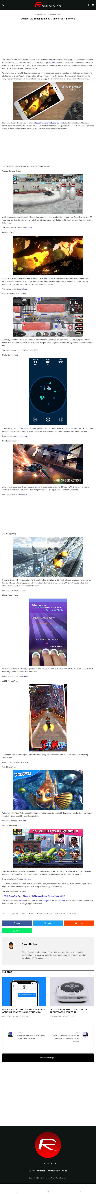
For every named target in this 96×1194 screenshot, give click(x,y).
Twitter (20, 901)
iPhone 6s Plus (60, 913)
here (30, 228)
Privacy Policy (54, 1171)
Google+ (46, 901)
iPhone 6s (49, 913)
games (32, 913)
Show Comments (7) (47, 1058)
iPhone (40, 913)
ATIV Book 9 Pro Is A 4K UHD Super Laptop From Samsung (31, 1035)
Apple (24, 913)
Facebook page (63, 901)
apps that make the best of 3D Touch (50, 123)
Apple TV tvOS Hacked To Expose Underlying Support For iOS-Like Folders (65, 1037)
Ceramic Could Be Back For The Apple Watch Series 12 (69, 1011)
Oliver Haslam (40, 14)
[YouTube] (51, 1163)
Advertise (41, 1171)
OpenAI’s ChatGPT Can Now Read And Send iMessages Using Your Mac (24, 1011)
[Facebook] (40, 1163)
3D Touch (52, 63)
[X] (44, 1163)
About (31, 1171)
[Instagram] (48, 1163)
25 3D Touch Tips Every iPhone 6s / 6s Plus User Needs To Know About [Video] (34, 896)
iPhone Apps (72, 913)
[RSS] (55, 1163)
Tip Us (64, 1171)
